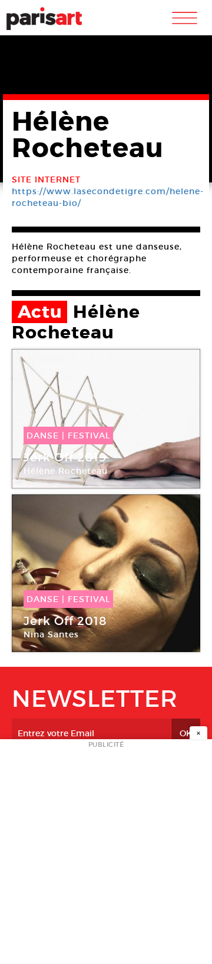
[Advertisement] (106, 855)
